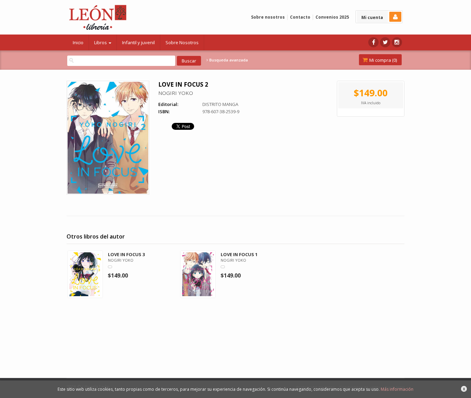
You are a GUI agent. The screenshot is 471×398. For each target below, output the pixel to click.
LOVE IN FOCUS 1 (239, 254)
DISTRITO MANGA (220, 104)
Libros (101, 42)
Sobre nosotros (268, 17)
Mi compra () (382, 60)
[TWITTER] (385, 42)
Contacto (300, 17)
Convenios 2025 (332, 17)
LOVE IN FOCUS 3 (126, 254)
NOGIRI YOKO (175, 92)
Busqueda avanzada (228, 60)
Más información (397, 389)
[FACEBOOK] (373, 42)
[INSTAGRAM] (397, 42)
